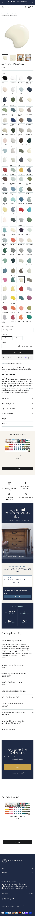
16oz (6, 338)
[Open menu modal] (32, 7)
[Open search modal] (25, 7)
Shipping (4, 363)
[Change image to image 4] (28, 57)
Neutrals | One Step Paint (13, 14)
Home (3, 14)
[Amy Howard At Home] (5, 7)
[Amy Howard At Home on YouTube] (13, 899)
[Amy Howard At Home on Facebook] (3, 899)
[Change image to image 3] (20, 57)
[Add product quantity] (8, 346)
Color (3, 73)
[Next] (32, 2)
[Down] (32, 57)
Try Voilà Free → (17, 582)
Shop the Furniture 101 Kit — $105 (17, 766)
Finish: (8, 326)
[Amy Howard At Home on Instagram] (5, 899)
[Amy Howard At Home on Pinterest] (8, 899)
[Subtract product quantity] (3, 346)
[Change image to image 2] (12, 57)
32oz (17, 338)
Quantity (4, 343)
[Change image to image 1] (5, 57)
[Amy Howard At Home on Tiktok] (11, 899)
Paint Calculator (27, 346)
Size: (4, 335)
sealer (29, 389)
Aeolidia (7, 908)
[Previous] (2, 2)
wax (24, 389)
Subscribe (30, 893)
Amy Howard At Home (15, 905)
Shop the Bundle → (17, 596)
